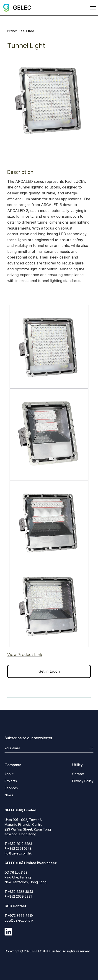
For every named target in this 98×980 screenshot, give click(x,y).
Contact (78, 774)
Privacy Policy (82, 781)
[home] (16, 8)
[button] (92, 7)
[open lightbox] (49, 346)
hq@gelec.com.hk (18, 853)
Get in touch (49, 671)
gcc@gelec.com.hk (19, 920)
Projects (11, 781)
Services (11, 788)
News (9, 795)
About (9, 774)
